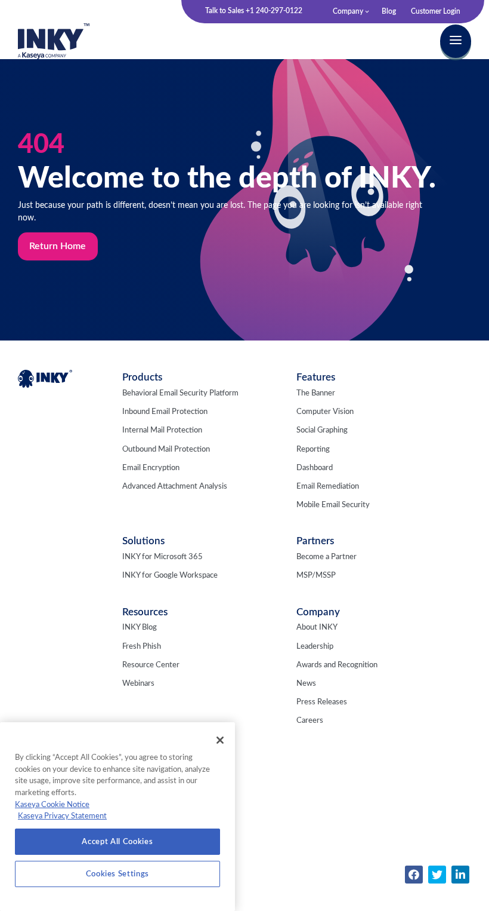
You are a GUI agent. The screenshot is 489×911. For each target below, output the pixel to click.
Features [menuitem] (315, 377)
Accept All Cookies (117, 842)
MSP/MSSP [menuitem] (316, 575)
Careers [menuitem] (309, 721)
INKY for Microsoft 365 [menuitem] (162, 557)
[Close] (220, 740)
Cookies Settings (118, 874)
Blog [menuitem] (389, 11)
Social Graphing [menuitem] (322, 430)
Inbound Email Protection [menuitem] (165, 412)
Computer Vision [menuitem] (325, 412)
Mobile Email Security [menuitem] (333, 505)
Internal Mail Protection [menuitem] (162, 430)
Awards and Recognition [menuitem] (336, 665)
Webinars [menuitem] (138, 684)
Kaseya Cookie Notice (52, 804)
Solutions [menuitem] (143, 541)
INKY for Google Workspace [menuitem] (170, 575)
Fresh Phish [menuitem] (141, 647)
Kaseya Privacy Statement (62, 816)
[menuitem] (414, 875)
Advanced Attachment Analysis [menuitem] (174, 486)
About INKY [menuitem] (317, 627)
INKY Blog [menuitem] (139, 627)
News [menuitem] (306, 684)
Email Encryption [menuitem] (150, 468)
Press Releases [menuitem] (321, 702)
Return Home (57, 246)
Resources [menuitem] (145, 612)
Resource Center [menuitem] (150, 665)
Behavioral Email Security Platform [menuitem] (180, 393)
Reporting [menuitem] (313, 449)
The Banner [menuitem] (315, 393)
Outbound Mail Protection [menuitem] (166, 449)
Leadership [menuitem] (314, 647)
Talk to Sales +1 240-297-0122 (253, 10)
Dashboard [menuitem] (314, 468)
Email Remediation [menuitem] (327, 486)
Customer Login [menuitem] (435, 11)
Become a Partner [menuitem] (326, 557)
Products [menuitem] (142, 377)
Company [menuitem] (348, 11)
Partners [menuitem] (315, 541)
